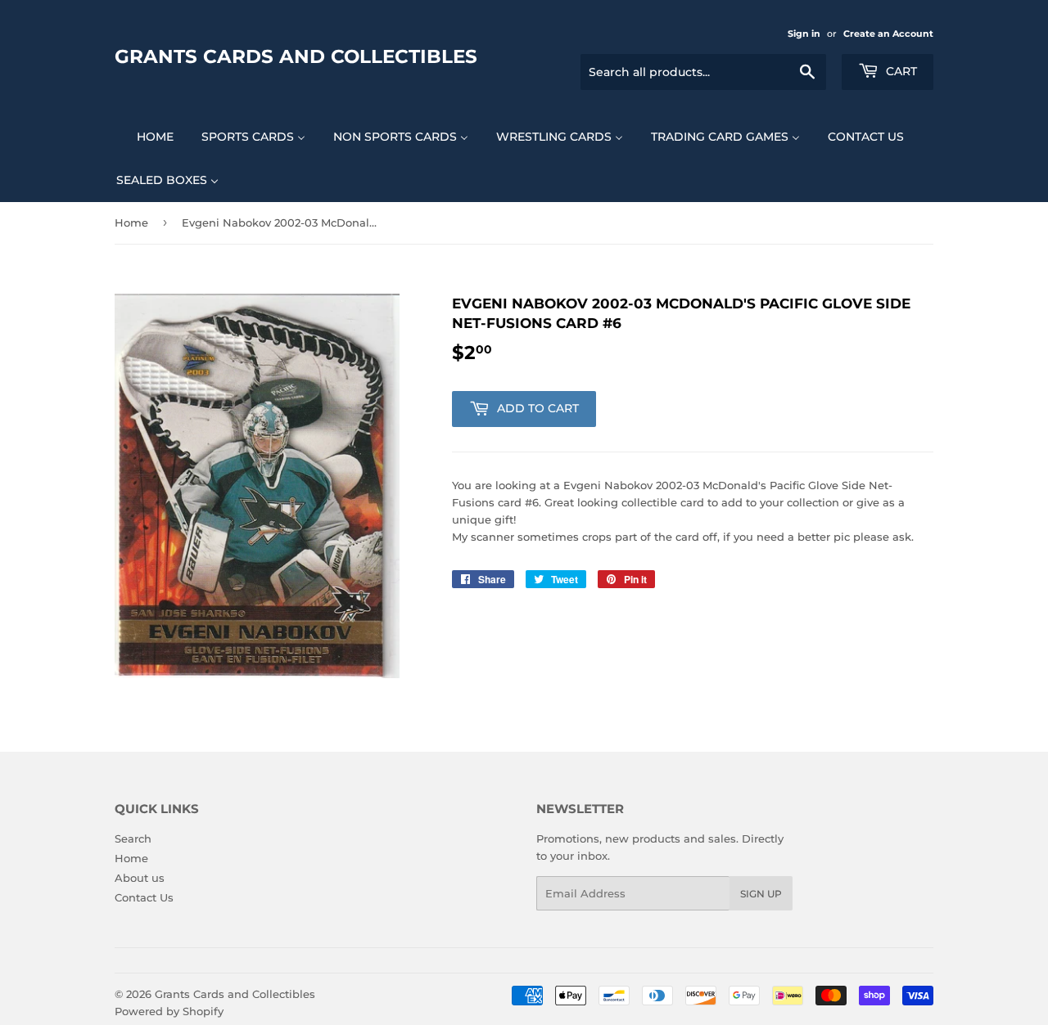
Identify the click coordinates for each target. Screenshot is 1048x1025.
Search (133, 838)
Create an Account (888, 33)
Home (131, 222)
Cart (900, 71)
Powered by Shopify (169, 1011)
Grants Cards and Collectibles (296, 56)
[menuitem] (144, 136)
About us (140, 877)
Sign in (804, 33)
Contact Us (144, 897)
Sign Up (761, 894)
